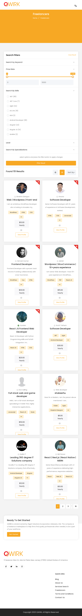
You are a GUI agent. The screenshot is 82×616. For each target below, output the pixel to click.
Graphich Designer (57, 410)
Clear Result (72, 55)
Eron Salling (23, 390)
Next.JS (58, 476)
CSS (31, 212)
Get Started (13, 534)
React (50, 476)
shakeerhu (60, 393)
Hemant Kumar (23, 261)
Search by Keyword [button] (14, 62)
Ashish (61, 261)
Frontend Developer (22, 264)
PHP (60, 280)
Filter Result (41, 163)
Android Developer (57, 340)
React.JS (69, 280)
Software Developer (60, 199)
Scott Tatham (61, 325)
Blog (57, 579)
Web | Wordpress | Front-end (22, 199)
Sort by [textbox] (71, 172)
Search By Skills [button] (12, 90)
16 (76, 506)
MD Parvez (61, 454)
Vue (23, 280)
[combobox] (71, 172)
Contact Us (60, 597)
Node (32, 412)
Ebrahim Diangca (23, 196)
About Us (59, 583)
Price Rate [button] (10, 69)
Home (35, 18)
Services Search (62, 586)
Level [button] (8, 142)
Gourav (61, 196)
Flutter (56, 406)
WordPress (13, 212)
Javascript (67, 216)
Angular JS (18, 478)
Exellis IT (23, 454)
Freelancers (45, 18)
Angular (29, 473)
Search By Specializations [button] (16, 149)
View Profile (22, 235)
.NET (55, 335)
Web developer (61, 390)
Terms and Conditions (64, 594)
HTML (23, 212)
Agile (63, 335)
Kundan (23, 325)
